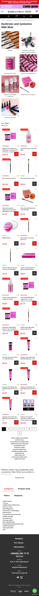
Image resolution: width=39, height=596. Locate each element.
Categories (8, 489)
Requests (18, 496)
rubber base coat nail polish (19, 443)
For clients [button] (19, 543)
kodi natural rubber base (19, 457)
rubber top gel (7, 501)
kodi (4, 529)
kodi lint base (19, 440)
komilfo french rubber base (11, 505)
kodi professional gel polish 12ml (13, 524)
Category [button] (19, 538)
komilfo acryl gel (8, 516)
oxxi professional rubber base (19, 441)
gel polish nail (7, 518)
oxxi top (5, 503)
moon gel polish (8, 520)
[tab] (19, 538)
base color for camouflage (11, 510)
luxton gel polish (8, 527)
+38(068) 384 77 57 (19, 553)
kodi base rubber (19, 447)
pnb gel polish (19, 453)
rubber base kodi (19, 459)
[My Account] (8, 16)
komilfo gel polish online (19, 451)
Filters (7, 496)
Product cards (24, 489)
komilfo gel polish (8, 526)
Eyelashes (9, 20)
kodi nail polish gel (9, 522)
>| (19, 433)
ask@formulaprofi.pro (19, 567)
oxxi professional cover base (12, 514)
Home (3, 20)
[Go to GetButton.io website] (35, 594)
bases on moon (7, 507)
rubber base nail (20, 455)
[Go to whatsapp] (34, 591)
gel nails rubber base (19, 449)
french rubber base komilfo (19, 438)
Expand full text (19, 477)
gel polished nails (19, 445)
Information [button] (19, 547)
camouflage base (8, 508)
